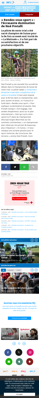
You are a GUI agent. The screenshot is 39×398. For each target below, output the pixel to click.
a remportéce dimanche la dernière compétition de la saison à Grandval (19, 92)
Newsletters (8, 361)
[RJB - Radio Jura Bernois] (14, 371)
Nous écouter (34, 2)
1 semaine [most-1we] (10, 270)
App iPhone (19, 361)
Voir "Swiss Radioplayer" (29, 334)
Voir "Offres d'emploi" (10, 334)
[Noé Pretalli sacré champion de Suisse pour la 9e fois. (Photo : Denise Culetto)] (19, 63)
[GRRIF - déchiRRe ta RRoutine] (14, 375)
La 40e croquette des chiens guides (17, 288)
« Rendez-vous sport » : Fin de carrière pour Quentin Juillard (19, 230)
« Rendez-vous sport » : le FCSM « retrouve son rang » (18, 222)
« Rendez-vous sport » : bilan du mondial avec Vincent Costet (18, 217)
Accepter (19, 394)
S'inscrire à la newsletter (19, 318)
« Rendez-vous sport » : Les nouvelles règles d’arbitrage (19, 213)
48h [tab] (3, 270)
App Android (29, 361)
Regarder (29, 14)
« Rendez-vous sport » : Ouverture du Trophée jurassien (17, 226)
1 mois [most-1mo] (18, 270)
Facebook (7, 352)
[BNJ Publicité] (6, 371)
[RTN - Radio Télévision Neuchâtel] (23, 371)
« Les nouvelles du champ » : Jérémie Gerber (18, 256)
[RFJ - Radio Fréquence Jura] (32, 371)
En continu (10, 14)
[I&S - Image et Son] (23, 375)
